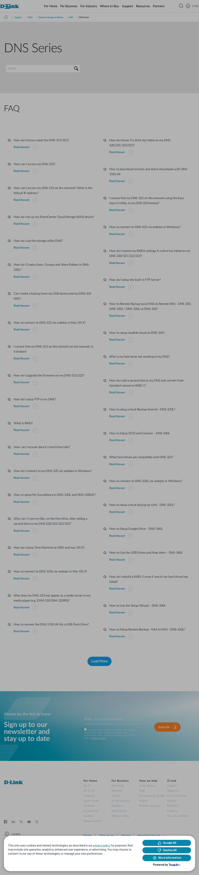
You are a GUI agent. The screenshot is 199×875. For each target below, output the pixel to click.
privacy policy (101, 845)
